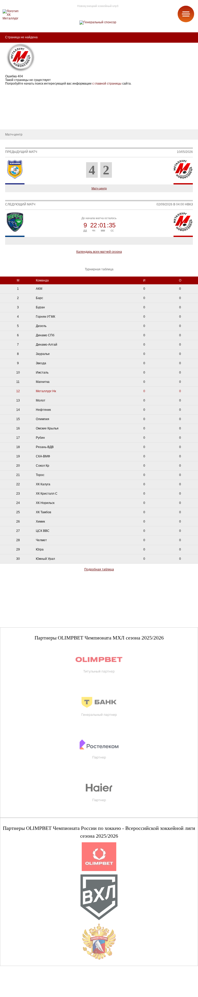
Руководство (13, 106)
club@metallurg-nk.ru (22, 986)
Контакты (11, 121)
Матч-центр (99, 188)
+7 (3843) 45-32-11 (21, 992)
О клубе (9, 90)
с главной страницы (106, 83)
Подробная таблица (99, 569)
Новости (10, 114)
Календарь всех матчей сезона (99, 252)
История (10, 98)
